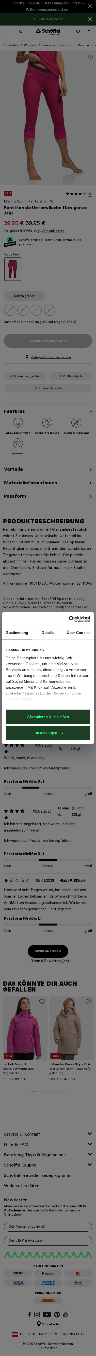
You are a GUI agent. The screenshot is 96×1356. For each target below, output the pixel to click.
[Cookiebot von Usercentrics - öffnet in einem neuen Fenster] (69, 619)
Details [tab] (48, 633)
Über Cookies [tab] (78, 633)
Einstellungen (45, 733)
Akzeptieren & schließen (48, 717)
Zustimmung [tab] (17, 633)
